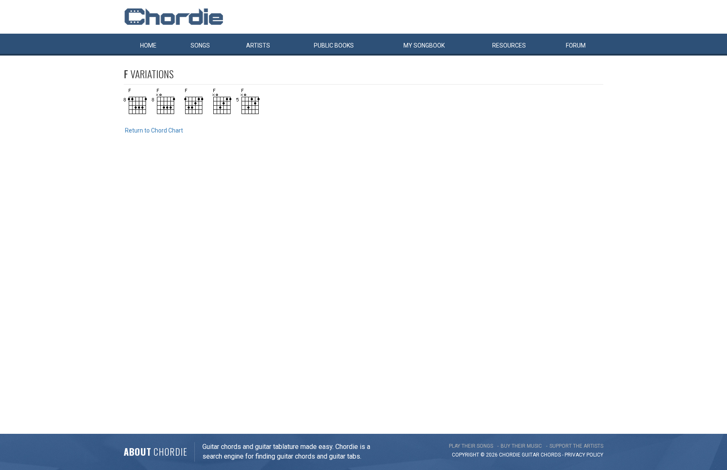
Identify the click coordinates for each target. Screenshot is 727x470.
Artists (258, 45)
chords (551, 455)
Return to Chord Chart (154, 130)
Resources (509, 45)
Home (148, 45)
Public (334, 45)
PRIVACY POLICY (584, 455)
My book (424, 45)
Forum (576, 45)
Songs (200, 45)
